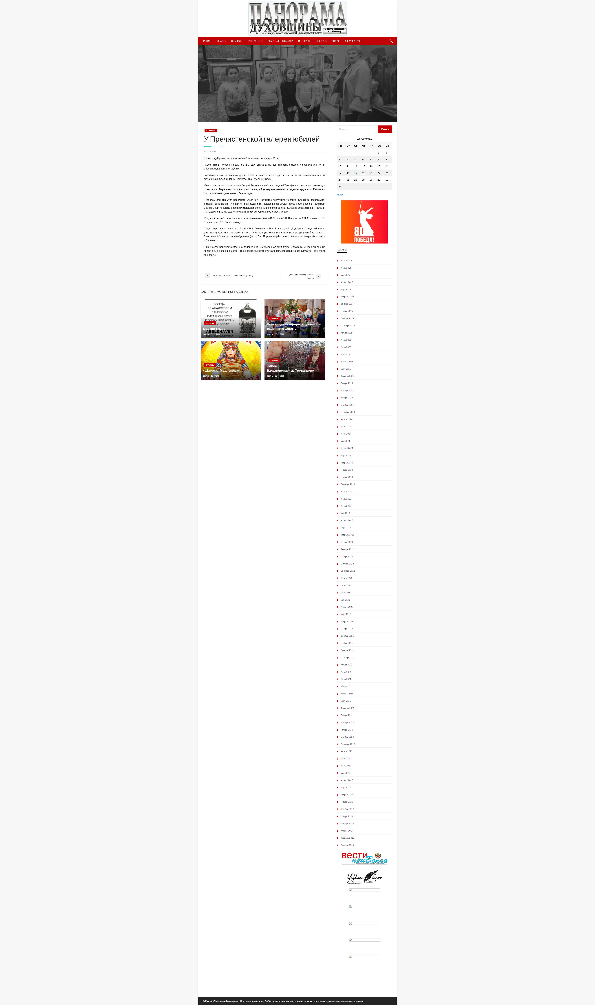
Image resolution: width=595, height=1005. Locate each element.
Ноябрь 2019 (347, 816)
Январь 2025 (347, 383)
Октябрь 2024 (347, 405)
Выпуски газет (353, 41)
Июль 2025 (346, 340)
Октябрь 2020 (347, 737)
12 (355, 166)
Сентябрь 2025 (348, 325)
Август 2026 (346, 260)
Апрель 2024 (347, 448)
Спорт (335, 41)
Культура (321, 41)
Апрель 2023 (347, 520)
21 (371, 172)
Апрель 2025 (347, 361)
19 (355, 172)
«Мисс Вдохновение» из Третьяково (290, 368)
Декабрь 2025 (347, 304)
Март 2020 (346, 787)
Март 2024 (346, 455)
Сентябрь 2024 (348, 412)
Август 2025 (346, 332)
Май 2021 (345, 686)
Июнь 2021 (346, 679)
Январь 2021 (347, 715)
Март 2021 (346, 701)
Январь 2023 (347, 542)
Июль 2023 (346, 499)
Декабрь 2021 (347, 636)
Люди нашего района (280, 41)
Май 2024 (345, 441)
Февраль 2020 (347, 794)
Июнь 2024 (346, 433)
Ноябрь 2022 (347, 556)
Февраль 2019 (347, 838)
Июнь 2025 (346, 347)
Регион (207, 41)
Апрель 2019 (347, 830)
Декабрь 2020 (347, 722)
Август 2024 (346, 419)
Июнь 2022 (346, 592)
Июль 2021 (346, 672)
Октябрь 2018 (347, 845)
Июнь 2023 (346, 506)
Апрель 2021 (347, 693)
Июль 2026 (346, 268)
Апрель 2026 (347, 282)
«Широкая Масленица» (221, 370)
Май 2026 (345, 275)
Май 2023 (345, 513)
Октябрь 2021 (347, 650)
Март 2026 (346, 289)
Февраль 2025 (347, 376)
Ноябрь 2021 (347, 643)
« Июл (340, 194)
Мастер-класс (214, 328)
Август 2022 (346, 578)
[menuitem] (208, 41)
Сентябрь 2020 (348, 744)
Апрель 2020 (347, 780)
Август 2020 (346, 751)
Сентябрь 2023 (348, 484)
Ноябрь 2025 (347, 311)
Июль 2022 (346, 585)
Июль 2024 (346, 426)
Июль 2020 (346, 758)
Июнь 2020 (346, 765)
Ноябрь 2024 (347, 397)
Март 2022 (346, 614)
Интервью (304, 41)
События (236, 41)
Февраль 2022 (347, 621)
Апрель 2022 (347, 607)
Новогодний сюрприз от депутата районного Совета (294, 326)
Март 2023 (346, 527)
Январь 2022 (347, 628)
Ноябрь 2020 (347, 730)
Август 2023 (346, 491)
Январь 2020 (347, 802)
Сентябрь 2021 (348, 657)
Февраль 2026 (347, 296)
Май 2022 (345, 600)
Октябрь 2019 (347, 823)
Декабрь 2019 (347, 809)
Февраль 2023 (347, 534)
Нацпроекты (254, 41)
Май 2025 (345, 354)
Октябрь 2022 (347, 563)
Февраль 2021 (347, 708)
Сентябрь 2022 (348, 571)
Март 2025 (346, 369)
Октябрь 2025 (347, 318)
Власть (221, 41)
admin (206, 334)
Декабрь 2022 (347, 549)
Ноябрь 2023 (347, 477)
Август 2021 (346, 664)
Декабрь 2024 (347, 390)
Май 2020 (345, 773)
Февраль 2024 (347, 462)
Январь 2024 (347, 470)
